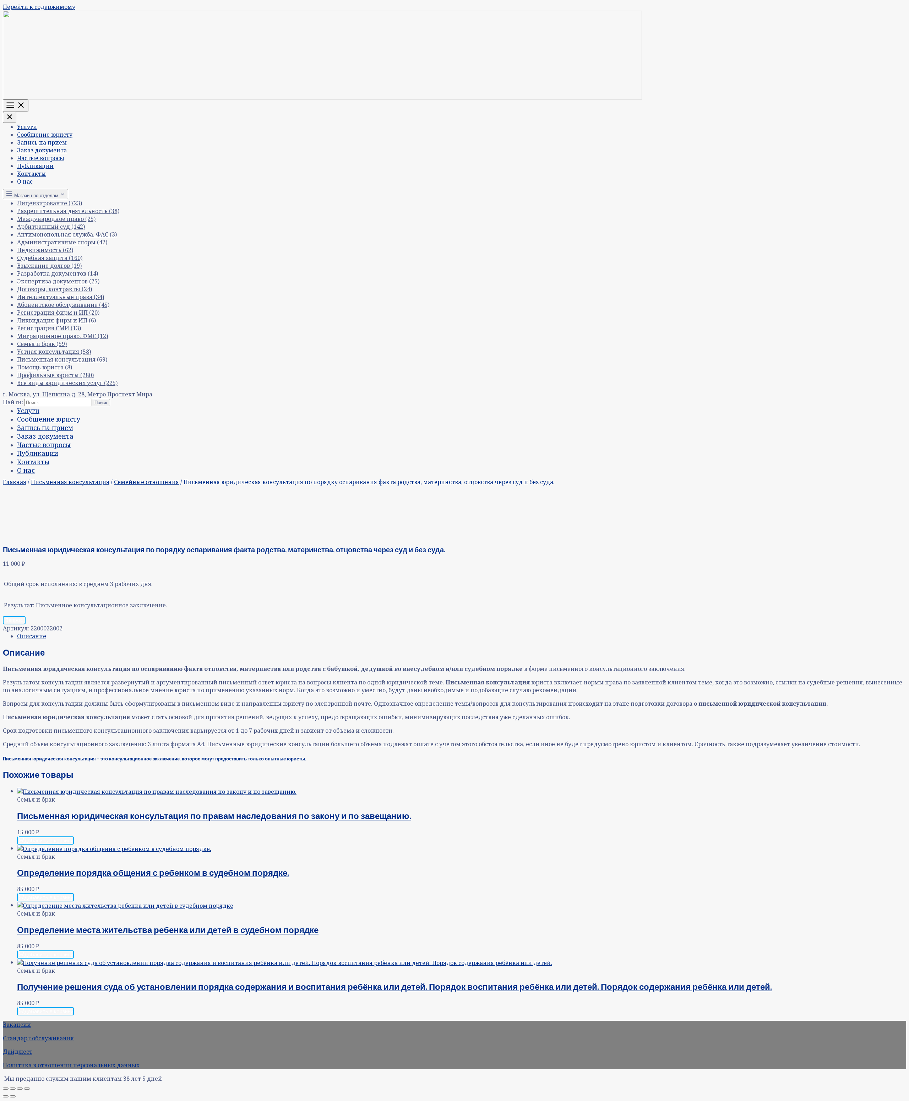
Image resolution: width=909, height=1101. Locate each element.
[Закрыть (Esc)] (27, 1089)
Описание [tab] (31, 636)
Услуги (27, 127)
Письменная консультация (70, 482)
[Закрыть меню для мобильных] (9, 117)
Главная (14, 482)
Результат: (19, 605)
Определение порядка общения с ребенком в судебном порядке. (153, 872)
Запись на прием (42, 142)
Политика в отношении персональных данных (71, 1065)
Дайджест (17, 1052)
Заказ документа (42, 150)
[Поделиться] (20, 1089)
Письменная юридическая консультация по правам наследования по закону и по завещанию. (214, 815)
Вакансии (17, 1025)
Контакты (31, 174)
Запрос (14, 620)
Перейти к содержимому (39, 7)
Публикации (35, 166)
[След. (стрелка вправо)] (13, 1096)
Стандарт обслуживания (38, 1038)
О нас (25, 181)
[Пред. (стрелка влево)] (6, 1096)
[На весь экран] (13, 1089)
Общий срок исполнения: (40, 584)
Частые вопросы (40, 158)
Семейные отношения (146, 482)
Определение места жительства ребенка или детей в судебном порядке (168, 929)
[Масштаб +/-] (6, 1089)
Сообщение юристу (44, 135)
